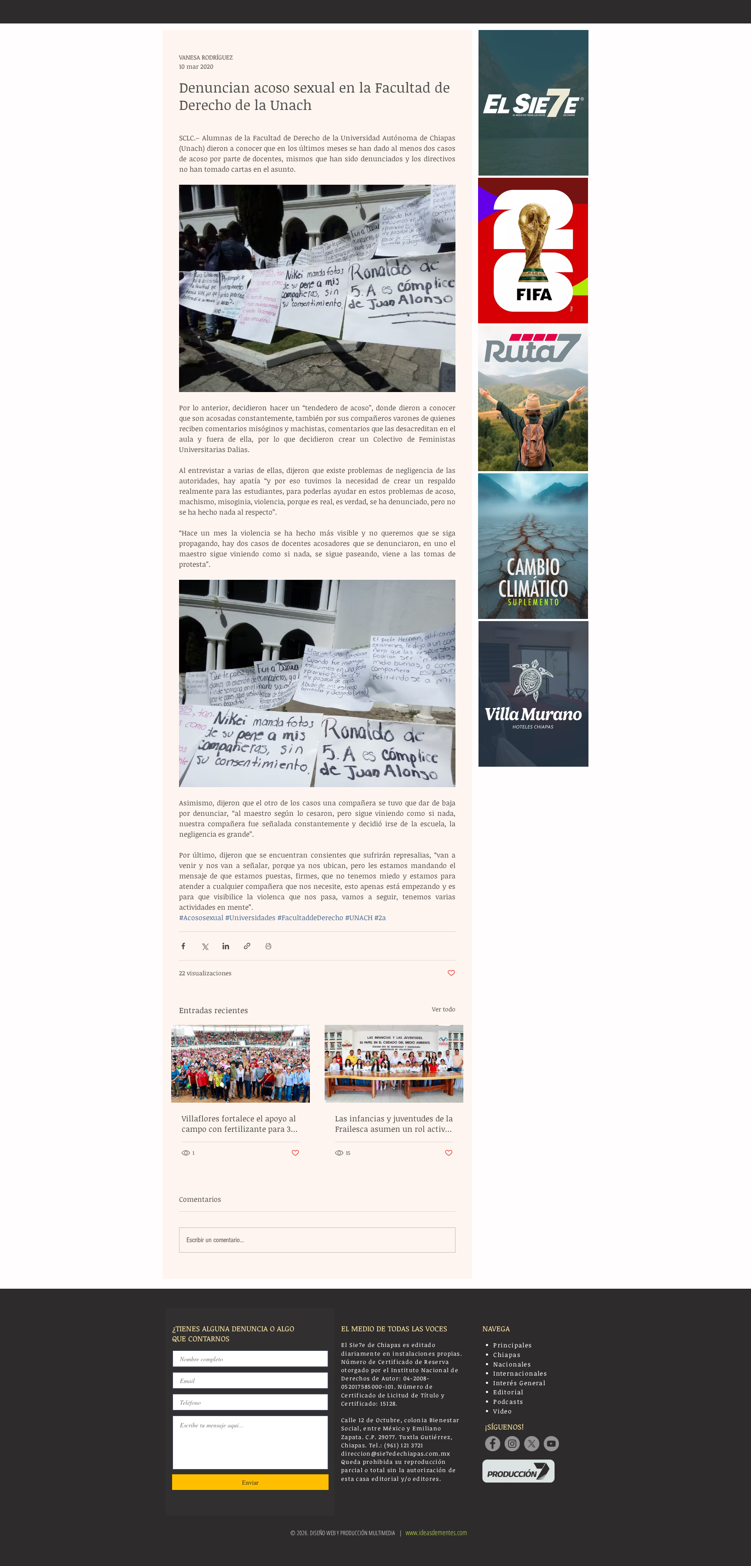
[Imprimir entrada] (268, 946)
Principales (512, 1345)
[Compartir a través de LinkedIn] (226, 946)
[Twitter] (531, 1443)
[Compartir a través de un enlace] (247, 946)
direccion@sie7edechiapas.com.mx (395, 1453)
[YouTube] (551, 1443)
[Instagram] (512, 1443)
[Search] (579, 12)
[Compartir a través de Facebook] (183, 946)
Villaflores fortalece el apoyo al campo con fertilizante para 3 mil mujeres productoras (239, 1123)
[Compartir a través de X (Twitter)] (204, 946)
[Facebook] (492, 1443)
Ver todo (443, 1009)
